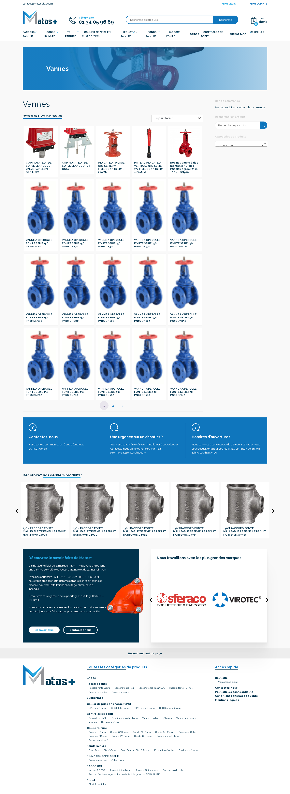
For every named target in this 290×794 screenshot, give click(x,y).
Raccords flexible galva (129, 774)
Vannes (93, 722)
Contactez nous (80, 629)
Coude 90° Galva (121, 736)
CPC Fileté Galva (98, 708)
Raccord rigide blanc (120, 770)
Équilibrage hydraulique (125, 718)
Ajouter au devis (42, 127)
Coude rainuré (97, 727)
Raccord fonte (97, 683)
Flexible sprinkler (98, 784)
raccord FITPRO (97, 770)
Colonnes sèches (98, 760)
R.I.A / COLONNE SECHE (103, 756)
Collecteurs (117, 760)
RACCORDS (94, 766)
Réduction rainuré (98, 740)
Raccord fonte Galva (99, 687)
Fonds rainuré (96, 745)
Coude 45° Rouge (98, 736)
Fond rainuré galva (164, 750)
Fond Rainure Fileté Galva (102, 750)
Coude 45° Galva (187, 732)
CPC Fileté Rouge (120, 708)
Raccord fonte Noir (124, 687)
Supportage (95, 697)
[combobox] (241, 144)
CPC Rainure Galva (145, 708)
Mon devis (229, 3)
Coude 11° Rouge (119, 732)
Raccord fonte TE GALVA (151, 687)
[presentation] (17, 511)
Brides (91, 677)
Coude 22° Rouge (164, 732)
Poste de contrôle (98, 718)
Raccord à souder (98, 692)
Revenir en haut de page (145, 653)
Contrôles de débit (100, 713)
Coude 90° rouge (143, 736)
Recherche (225, 19)
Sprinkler (93, 780)
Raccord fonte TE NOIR (181, 687)
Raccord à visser (120, 692)
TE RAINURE (153, 774)
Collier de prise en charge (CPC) (109, 703)
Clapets (168, 718)
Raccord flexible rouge (101, 774)
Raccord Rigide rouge (147, 770)
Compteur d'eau (110, 722)
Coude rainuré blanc (168, 736)
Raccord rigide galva (173, 770)
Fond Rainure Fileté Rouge (135, 750)
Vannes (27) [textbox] (240, 145)
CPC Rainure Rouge (170, 708)
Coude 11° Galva (97, 732)
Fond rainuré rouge (189, 750)
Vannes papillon (150, 718)
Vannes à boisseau (186, 718)
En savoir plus (44, 629)
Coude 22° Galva (142, 732)
